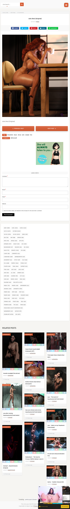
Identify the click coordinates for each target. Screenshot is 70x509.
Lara (6, 276)
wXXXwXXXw (10, 375)
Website (4, 203)
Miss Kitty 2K (17, 282)
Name (4, 189)
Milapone (7, 282)
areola (14, 240)
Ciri (23, 250)
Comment (5, 176)
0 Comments (21, 12)
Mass (22, 279)
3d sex (7, 234)
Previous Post (19, 128)
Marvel (14, 279)
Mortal (15, 285)
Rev (31, 135)
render (15, 295)
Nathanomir (24, 285)
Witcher (18, 311)
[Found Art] (10, 135)
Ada (6, 237)
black (6, 250)
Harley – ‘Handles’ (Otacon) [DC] (55, 482)
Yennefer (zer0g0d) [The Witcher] (11, 373)
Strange (7, 301)
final (15, 266)
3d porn (16, 231)
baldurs (18, 247)
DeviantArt (8, 260)
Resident (24, 295)
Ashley (16, 244)
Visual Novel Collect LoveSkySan (13, 308)
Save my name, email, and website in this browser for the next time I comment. (23, 210)
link (6, 279)
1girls (23, 228)
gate (13, 269)
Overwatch (18, 288)
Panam (7, 292)
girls (21, 269)
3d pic (15, 135)
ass (24, 244)
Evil (6, 263)
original (27, 135)
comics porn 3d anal (31, 499)
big (26, 247)
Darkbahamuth (20, 256)
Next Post (51, 128)
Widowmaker (8, 311)
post (21, 292)
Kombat (20, 272)
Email (4, 197)
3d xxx (19, 135)
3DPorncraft (14, 138)
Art (21, 240)
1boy (7, 228)
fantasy (14, 263)
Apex (6, 240)
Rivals (7, 298)
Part (14, 292)
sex (21, 298)
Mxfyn (37, 21)
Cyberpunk (8, 256)
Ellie (24, 260)
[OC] (17, 314)
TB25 (23, 301)
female (24, 263)
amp (13, 237)
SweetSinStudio (11, 470)
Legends (14, 276)
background (8, 247)
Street (16, 301)
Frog (6, 269)
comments (16, 253)
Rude (14, 298)
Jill (13, 272)
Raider (7, 295)
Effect (17, 260)
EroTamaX (54, 401)
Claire (7, 253)
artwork (7, 244)
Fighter (7, 266)
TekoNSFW (7, 304)
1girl (15, 228)
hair (6, 272)
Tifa (16, 304)
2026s (25, 234)
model (7, 285)
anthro (20, 237)
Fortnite (24, 266)
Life (22, 276)
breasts (15, 250)
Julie (23, 135)
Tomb (23, 304)
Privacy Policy (37, 506)
